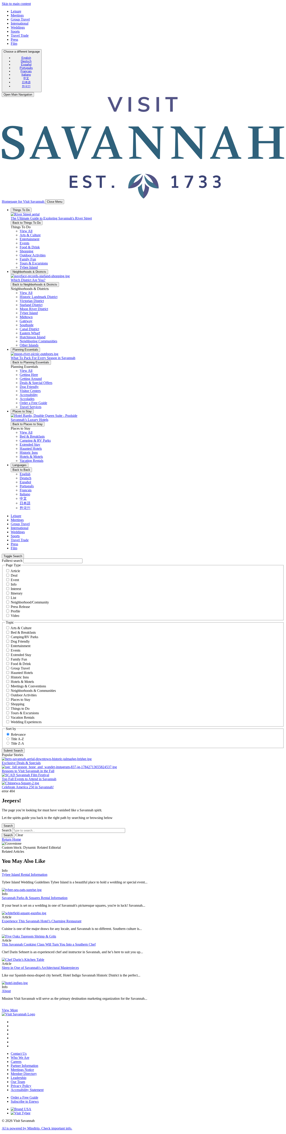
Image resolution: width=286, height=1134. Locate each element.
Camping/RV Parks (24, 637)
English (26, 58)
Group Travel (20, 19)
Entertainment (20, 646)
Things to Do (20, 708)
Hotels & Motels (22, 682)
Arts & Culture (21, 628)
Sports (15, 31)
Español (26, 64)
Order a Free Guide (24, 1097)
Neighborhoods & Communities (33, 691)
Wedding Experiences (26, 722)
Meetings (17, 15)
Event (15, 580)
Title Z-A (17, 743)
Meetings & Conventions (28, 686)
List (13, 598)
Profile (15, 611)
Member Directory (24, 1074)
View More (10, 1010)
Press (14, 39)
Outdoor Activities (24, 695)
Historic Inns (20, 677)
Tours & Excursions (25, 713)
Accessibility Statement (27, 1090)
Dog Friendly (20, 641)
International (19, 23)
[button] (30, 235)
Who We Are (20, 1057)
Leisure (16, 11)
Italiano (26, 74)
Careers (16, 1062)
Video (15, 616)
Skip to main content (16, 4)
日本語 (26, 82)
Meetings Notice (22, 1070)
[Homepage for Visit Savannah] (18, 1014)
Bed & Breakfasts (23, 632)
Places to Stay (20, 699)
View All (26, 231)
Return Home (11, 839)
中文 (26, 78)
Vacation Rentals (22, 717)
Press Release (20, 607)
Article (15, 571)
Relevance (18, 734)
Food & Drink (21, 664)
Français (26, 71)
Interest (16, 589)
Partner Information (24, 1066)
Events (15, 650)
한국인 (26, 86)
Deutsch (26, 61)
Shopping (17, 704)
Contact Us (19, 1053)
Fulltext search (12, 561)
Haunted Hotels (22, 673)
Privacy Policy (21, 1086)
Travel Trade (20, 35)
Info (14, 584)
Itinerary (17, 593)
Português (26, 68)
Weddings (18, 27)
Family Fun (19, 659)
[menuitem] (26, 58)
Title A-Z (17, 739)
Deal (14, 575)
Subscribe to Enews (25, 1101)
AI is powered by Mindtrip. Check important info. (37, 1128)
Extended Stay (21, 655)
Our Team (18, 1082)
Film (14, 43)
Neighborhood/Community (30, 602)
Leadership (18, 1078)
